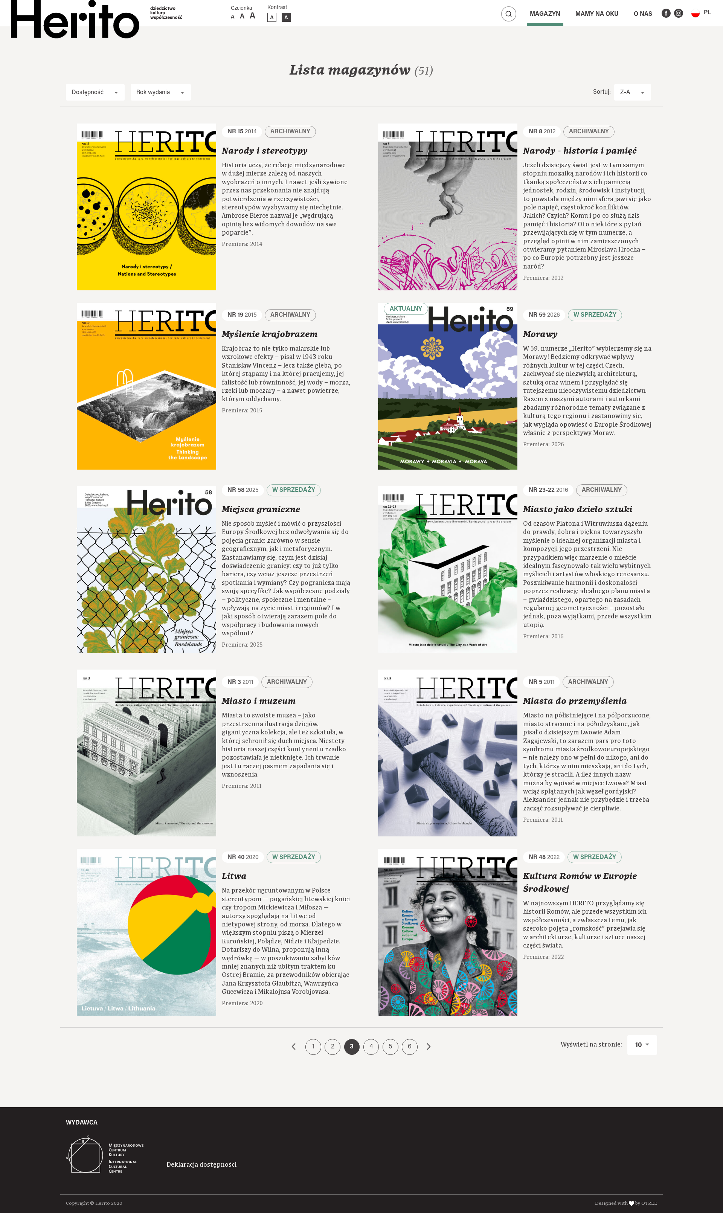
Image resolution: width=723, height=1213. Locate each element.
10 (639, 1045)
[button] (701, 13)
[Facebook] (666, 13)
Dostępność (88, 93)
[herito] (75, 13)
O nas (643, 14)
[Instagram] (678, 13)
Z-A (625, 93)
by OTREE (646, 1203)
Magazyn (545, 14)
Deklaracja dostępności (201, 1165)
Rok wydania (153, 93)
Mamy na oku (597, 14)
